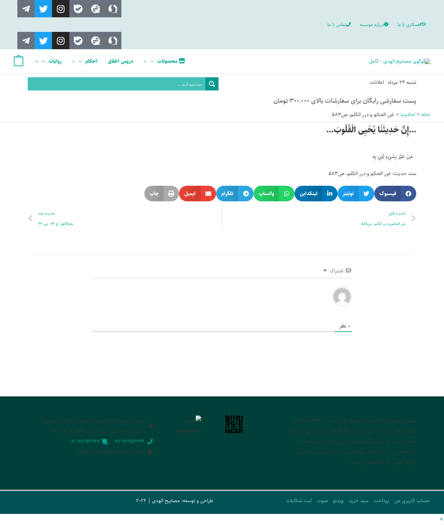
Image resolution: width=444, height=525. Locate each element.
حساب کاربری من (412, 501)
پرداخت (381, 501)
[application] (154, 61)
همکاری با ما (409, 24)
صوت (322, 501)
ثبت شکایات (299, 501)
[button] (395, 193)
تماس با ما (336, 24)
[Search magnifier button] (212, 83)
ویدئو (338, 501)
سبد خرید (358, 501)
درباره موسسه (372, 24)
